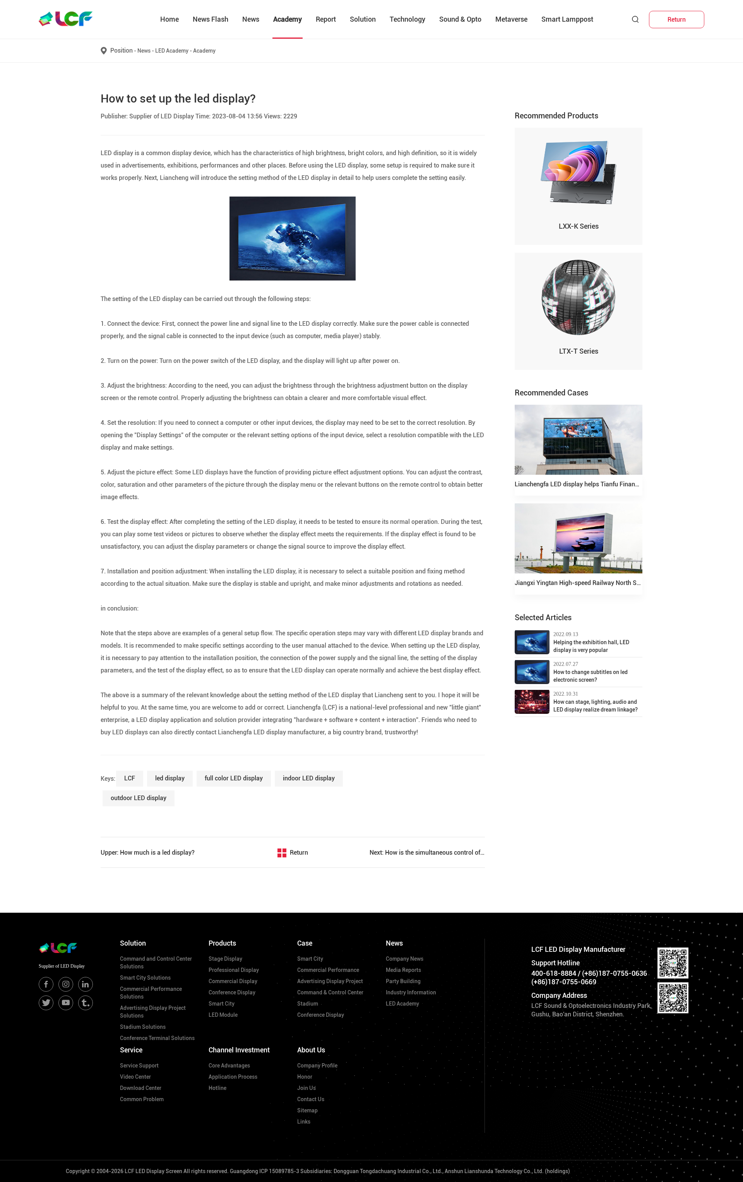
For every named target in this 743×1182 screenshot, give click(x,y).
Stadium (307, 1004)
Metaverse (511, 19)
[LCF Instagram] (65, 984)
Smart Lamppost (567, 19)
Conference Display (232, 992)
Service (131, 1050)
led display (170, 778)
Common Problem (142, 1099)
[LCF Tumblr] (85, 1003)
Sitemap (307, 1110)
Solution (363, 19)
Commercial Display (233, 981)
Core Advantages (229, 1065)
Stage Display (225, 959)
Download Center (140, 1088)
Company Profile (317, 1065)
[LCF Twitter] (46, 1003)
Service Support (139, 1065)
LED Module (223, 1015)
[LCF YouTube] (65, 1003)
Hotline (217, 1088)
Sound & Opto (460, 19)
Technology (407, 19)
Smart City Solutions (145, 978)
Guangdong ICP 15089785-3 (264, 1171)
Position (121, 50)
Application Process (233, 1077)
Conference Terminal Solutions (157, 1038)
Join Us (306, 1088)
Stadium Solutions (143, 1027)
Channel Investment (239, 1050)
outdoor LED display (138, 798)
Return (299, 852)
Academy (287, 19)
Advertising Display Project (330, 981)
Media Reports (403, 970)
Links (303, 1122)
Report (326, 19)
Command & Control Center (330, 992)
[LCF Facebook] (46, 984)
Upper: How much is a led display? (148, 852)
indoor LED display (309, 778)
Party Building (403, 981)
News (250, 19)
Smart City (222, 1004)
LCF (129, 778)
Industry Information (411, 992)
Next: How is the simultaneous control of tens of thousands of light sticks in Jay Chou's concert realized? (427, 852)
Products (222, 943)
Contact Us (310, 1099)
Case (304, 943)
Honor (304, 1077)
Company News (404, 959)
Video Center (135, 1077)
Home (169, 19)
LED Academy (173, 51)
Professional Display (234, 970)
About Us (311, 1050)
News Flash (210, 19)
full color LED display (234, 778)
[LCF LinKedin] (85, 984)
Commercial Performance (328, 970)
